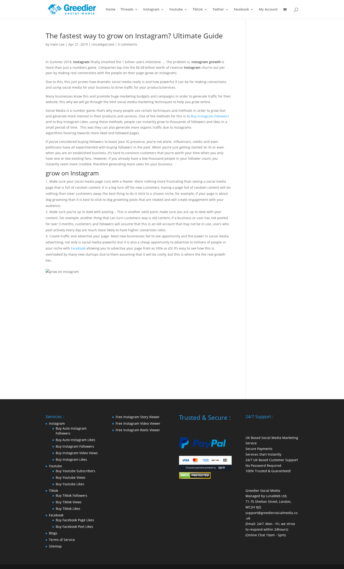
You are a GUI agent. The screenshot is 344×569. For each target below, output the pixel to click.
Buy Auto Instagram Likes (75, 440)
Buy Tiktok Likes (68, 508)
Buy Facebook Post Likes (74, 526)
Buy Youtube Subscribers (75, 471)
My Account (268, 9)
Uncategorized (102, 44)
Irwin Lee (57, 44)
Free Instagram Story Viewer (138, 417)
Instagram (151, 9)
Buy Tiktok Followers (71, 495)
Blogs (53, 533)
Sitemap (55, 546)
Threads (127, 9)
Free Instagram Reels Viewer (138, 430)
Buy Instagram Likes (71, 459)
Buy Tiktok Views (68, 502)
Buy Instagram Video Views (77, 453)
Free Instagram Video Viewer (138, 423)
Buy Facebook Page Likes (75, 520)
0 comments (127, 44)
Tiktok (198, 9)
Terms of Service (62, 539)
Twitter (218, 9)
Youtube (176, 9)
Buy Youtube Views (70, 477)
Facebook (241, 9)
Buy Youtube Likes (70, 484)
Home (110, 9)
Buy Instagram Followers (210, 116)
